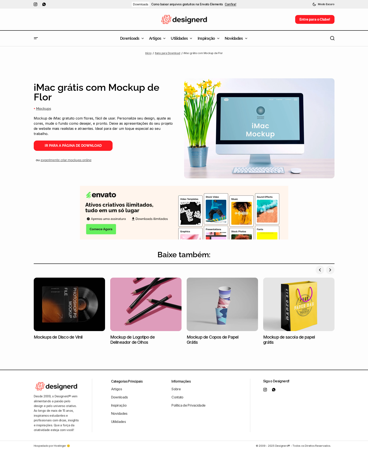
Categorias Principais (127, 381)
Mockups (43, 109)
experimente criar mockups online (66, 160)
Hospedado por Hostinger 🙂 (52, 445)
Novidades (119, 413)
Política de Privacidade (188, 405)
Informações (181, 381)
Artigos (116, 389)
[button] (323, 4)
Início (148, 53)
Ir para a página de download (73, 146)
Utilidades (118, 421)
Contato (177, 397)
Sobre (176, 389)
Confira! (230, 4)
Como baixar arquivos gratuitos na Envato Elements (187, 4)
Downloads (140, 4)
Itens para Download (167, 53)
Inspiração (119, 405)
